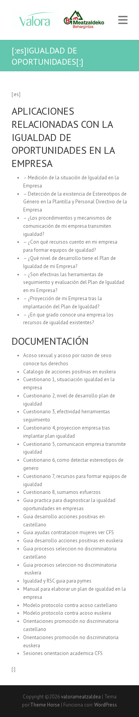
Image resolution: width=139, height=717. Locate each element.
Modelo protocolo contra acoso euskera (67, 613)
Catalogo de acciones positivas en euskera (69, 371)
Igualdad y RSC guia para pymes (57, 581)
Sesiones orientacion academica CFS (63, 653)
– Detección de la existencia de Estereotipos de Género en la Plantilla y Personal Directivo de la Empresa (75, 202)
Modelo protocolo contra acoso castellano (70, 605)
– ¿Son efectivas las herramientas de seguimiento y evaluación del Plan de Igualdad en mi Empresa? (73, 282)
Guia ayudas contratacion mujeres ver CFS (68, 532)
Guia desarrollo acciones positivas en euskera (73, 540)
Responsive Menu (122, 20)
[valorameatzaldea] (63, 20)
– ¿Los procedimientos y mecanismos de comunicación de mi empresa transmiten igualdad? (67, 226)
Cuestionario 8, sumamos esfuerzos (62, 492)
